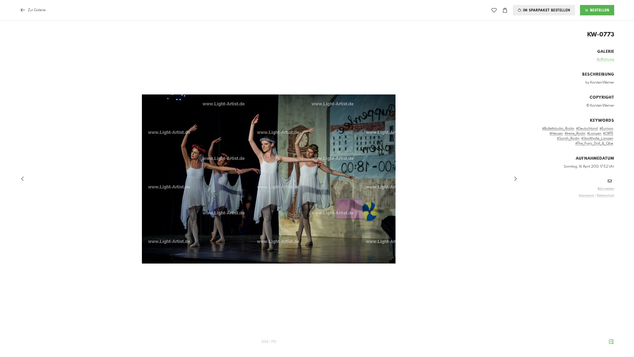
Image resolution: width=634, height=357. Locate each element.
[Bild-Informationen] (611, 342)
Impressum (586, 195)
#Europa (606, 128)
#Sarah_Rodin (568, 138)
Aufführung (605, 59)
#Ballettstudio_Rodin (558, 128)
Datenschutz (605, 195)
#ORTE (608, 133)
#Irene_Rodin (575, 133)
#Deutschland (587, 128)
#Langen (594, 133)
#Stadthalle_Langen (597, 138)
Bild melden (606, 188)
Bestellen (599, 10)
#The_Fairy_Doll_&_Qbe (594, 143)
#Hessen (556, 133)
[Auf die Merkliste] (494, 10)
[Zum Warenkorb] (505, 10)
